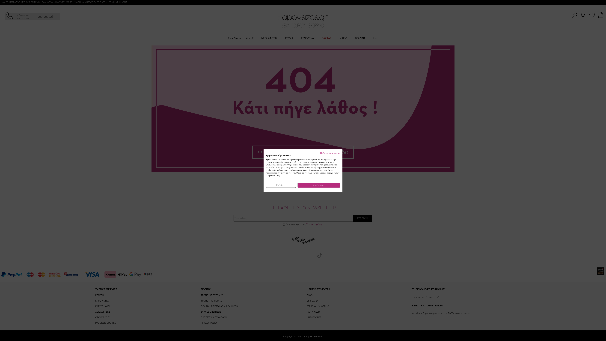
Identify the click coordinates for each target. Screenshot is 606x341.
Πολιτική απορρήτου (330, 153)
